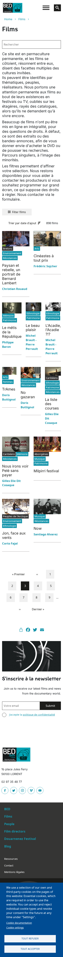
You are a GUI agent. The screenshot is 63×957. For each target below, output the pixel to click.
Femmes (8, 381)
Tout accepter (30, 948)
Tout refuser (30, 938)
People (9, 824)
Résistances (10, 258)
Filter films (19, 212)
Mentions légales (14, 872)
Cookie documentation (19, 922)
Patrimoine (9, 320)
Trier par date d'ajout (22, 223)
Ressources (11, 858)
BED (7, 809)
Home (8, 19)
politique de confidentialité (39, 714)
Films (21, 19)
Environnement (12, 253)
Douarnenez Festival (20, 839)
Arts (36, 248)
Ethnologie (33, 313)
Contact (8, 865)
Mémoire (8, 315)
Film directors (14, 831)
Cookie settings (15, 927)
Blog (7, 846)
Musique (39, 458)
